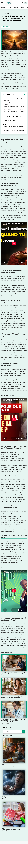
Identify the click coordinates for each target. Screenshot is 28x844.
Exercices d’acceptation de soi (11, 120)
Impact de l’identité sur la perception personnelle (13, 103)
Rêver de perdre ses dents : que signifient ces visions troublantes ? (13, 798)
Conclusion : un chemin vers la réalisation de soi (13, 131)
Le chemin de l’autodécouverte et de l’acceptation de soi (12, 117)
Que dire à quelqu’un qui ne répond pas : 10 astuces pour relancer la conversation (13, 696)
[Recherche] (22, 3)
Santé (2, 699)
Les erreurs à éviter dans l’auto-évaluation (13, 106)
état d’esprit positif (6, 490)
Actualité (6, 26)
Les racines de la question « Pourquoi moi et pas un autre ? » (13, 99)
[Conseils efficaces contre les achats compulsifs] (14, 814)
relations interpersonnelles (14, 66)
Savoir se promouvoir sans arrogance (13, 109)
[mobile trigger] (2, 3)
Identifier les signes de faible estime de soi (13, 127)
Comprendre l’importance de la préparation (13, 111)
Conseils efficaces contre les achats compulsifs (11, 830)
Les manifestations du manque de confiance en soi (14, 123)
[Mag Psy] (9, 3)
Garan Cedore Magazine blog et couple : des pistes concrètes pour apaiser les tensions (13, 673)
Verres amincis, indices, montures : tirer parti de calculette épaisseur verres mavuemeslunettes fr (13, 720)
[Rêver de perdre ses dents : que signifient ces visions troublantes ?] (14, 782)
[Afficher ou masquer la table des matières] (20, 94)
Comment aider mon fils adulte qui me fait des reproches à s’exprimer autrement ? (12, 766)
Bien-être (3, 675)
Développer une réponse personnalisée (13, 114)
